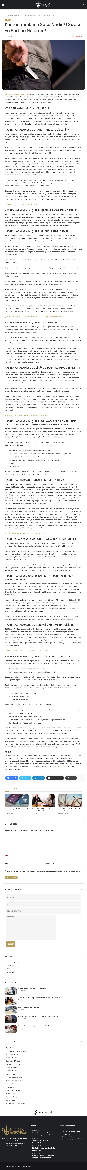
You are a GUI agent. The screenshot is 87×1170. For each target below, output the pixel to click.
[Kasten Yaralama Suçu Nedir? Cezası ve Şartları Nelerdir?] (11, 1019)
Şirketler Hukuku (11, 1084)
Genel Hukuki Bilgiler (13, 962)
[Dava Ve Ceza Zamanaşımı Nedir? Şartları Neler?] (11, 1029)
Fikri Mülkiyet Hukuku (13, 1064)
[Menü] (3, 5)
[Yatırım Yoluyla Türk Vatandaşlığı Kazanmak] (17, 800)
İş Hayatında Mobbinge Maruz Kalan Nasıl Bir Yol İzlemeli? (39, 998)
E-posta (8, 863)
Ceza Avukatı (10, 1100)
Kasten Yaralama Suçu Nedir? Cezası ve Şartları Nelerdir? (39, 1016)
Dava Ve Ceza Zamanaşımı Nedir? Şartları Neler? (35, 1026)
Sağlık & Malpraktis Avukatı (15, 1080)
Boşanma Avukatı (12, 1097)
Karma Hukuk (10, 972)
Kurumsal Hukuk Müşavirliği (15, 1103)
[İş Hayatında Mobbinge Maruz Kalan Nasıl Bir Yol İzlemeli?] (11, 1001)
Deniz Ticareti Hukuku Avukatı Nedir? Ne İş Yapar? (69, 810)
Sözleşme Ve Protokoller (14, 1077)
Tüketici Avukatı (11, 1058)
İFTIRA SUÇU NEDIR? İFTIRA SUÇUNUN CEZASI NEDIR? (26, 415)
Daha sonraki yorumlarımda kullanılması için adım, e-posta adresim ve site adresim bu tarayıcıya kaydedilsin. (44, 871)
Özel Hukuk (10, 965)
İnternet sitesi (50, 863)
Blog (15, 15)
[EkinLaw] (43, 4)
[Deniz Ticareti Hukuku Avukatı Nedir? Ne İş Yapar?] (70, 800)
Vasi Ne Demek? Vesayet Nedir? (29, 1007)
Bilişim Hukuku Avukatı (13, 1054)
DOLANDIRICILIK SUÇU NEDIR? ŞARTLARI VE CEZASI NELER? (28, 651)
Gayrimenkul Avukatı (13, 1061)
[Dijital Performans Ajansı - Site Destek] (43, 1112)
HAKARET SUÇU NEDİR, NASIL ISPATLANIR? (21, 205)
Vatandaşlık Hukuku (12, 1067)
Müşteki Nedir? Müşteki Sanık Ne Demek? (33, 988)
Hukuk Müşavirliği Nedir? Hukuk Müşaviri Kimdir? (43, 810)
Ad (6, 855)
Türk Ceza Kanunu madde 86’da (17, 94)
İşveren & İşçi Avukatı (13, 1090)
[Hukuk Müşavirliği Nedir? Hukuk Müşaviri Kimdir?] (43, 800)
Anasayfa (9, 15)
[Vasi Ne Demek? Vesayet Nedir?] (11, 1010)
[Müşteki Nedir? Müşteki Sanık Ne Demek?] (11, 991)
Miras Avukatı (10, 1093)
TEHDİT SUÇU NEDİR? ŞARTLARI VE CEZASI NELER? (25, 533)
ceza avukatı (58, 766)
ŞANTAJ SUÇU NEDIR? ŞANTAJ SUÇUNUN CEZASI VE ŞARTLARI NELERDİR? (34, 317)
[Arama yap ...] (84, 5)
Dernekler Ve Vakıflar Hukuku (16, 1051)
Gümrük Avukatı (11, 1071)
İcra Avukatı (10, 1087)
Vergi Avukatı (10, 1074)
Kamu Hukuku (11, 969)
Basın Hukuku (10, 1048)
